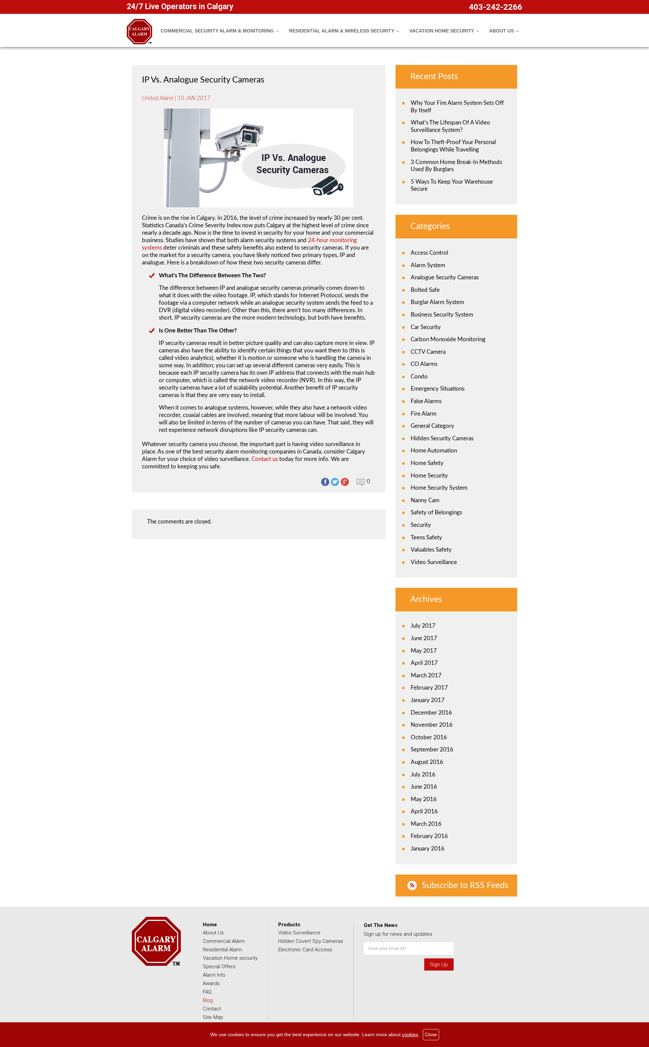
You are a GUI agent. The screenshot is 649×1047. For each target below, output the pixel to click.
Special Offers (219, 966)
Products (289, 924)
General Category (432, 426)
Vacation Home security (230, 958)
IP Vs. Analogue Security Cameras (203, 80)
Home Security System (439, 488)
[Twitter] (335, 482)
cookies (410, 1034)
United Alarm (157, 98)
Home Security (429, 476)
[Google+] (345, 482)
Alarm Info (214, 975)
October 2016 (429, 737)
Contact (212, 1009)
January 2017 (427, 700)
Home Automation (434, 450)
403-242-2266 (495, 7)
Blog (208, 1000)
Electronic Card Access (305, 950)
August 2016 (427, 762)
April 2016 (424, 811)
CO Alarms (424, 364)
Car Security (426, 327)
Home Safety (427, 463)
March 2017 (426, 675)
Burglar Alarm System (437, 302)
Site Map (213, 1017)
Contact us (264, 459)
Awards (211, 983)
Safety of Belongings (436, 512)
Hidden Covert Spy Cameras (310, 941)
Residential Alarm (222, 950)
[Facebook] (325, 482)
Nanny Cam (425, 500)
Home (210, 924)
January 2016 (427, 849)
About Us (213, 933)
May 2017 (424, 651)
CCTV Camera (428, 352)
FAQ (207, 992)
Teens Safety (426, 537)
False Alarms (426, 401)
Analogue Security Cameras (445, 277)
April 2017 (424, 663)
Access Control (429, 253)
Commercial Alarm (224, 941)
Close (431, 1034)
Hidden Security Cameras (442, 438)
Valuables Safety (431, 550)
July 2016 (423, 774)
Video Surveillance (434, 562)
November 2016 (432, 725)
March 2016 (426, 824)
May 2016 (424, 799)
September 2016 (432, 749)
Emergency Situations (437, 389)
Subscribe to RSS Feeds (465, 885)
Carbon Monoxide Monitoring (448, 339)
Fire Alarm (423, 414)
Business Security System (442, 315)
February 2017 (429, 688)
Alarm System (428, 265)
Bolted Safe (425, 290)
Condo (419, 376)
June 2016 (424, 787)
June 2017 (424, 638)
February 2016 (429, 836)
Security (421, 525)
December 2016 (431, 713)
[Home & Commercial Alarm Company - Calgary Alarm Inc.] (139, 42)
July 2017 (423, 626)
